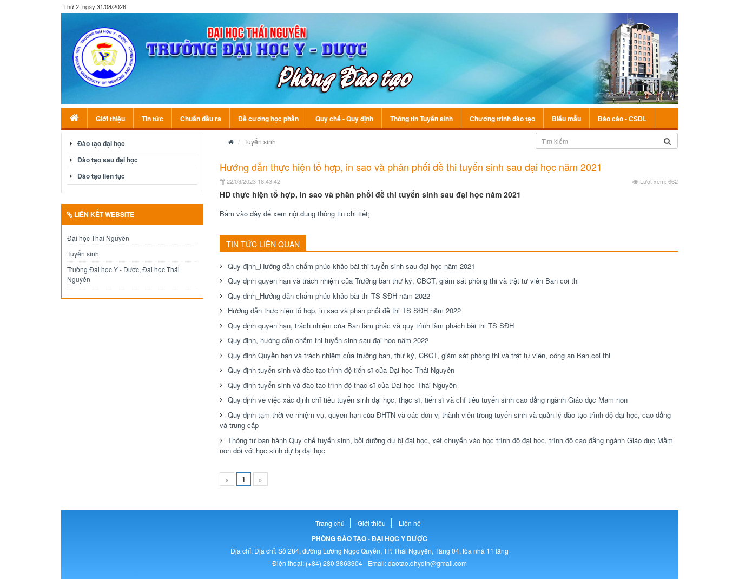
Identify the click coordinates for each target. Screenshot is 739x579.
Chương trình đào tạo (502, 118)
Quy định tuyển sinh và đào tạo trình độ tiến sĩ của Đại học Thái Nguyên (341, 370)
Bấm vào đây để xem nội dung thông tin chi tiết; (295, 213)
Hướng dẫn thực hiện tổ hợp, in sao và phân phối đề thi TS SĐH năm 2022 (344, 310)
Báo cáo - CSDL (622, 118)
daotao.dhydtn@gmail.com (427, 563)
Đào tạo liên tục (101, 176)
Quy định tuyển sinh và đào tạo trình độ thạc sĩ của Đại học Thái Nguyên (342, 385)
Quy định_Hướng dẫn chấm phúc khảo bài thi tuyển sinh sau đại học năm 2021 (351, 266)
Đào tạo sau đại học (107, 160)
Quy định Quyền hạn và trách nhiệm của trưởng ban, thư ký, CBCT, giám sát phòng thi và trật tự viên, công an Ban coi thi (419, 355)
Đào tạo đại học (101, 143)
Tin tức (152, 118)
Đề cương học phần (268, 118)
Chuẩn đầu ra (200, 118)
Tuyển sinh (83, 253)
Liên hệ (410, 523)
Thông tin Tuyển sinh (421, 118)
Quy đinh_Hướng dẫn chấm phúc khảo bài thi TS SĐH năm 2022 (329, 296)
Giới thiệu (110, 118)
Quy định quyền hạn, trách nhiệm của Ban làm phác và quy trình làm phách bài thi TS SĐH (371, 325)
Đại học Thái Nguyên (98, 237)
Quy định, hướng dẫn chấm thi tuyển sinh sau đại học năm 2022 (328, 340)
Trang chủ (330, 523)
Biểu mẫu (566, 118)
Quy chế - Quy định (344, 118)
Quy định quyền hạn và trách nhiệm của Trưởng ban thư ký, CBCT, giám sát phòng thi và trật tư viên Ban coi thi (403, 280)
